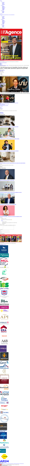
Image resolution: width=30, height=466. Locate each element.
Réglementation (3, 7)
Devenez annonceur (5, 62)
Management (3, 6)
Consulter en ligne (1, 244)
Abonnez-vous (1, 62)
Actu (1, 1)
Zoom (1, 10)
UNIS (0, 103)
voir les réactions (2, 104)
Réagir (4, 104)
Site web (1, 232)
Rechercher (1, 28)
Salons (3, 3)
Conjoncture (3, 16)
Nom (0, 230)
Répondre (2, 220)
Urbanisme (3, 9)
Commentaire (1, 229)
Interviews (3, 11)
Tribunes (3, 26)
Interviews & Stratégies (4, 65)
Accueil (0, 65)
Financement (3, 8)
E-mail (1, 231)
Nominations (3, 4)
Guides (1, 5)
